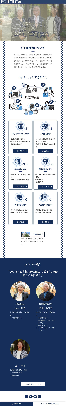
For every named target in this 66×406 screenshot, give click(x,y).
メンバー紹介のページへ (33, 384)
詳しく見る (20, 151)
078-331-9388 (17, 404)
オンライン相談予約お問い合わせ (50, 403)
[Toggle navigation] (63, 2)
